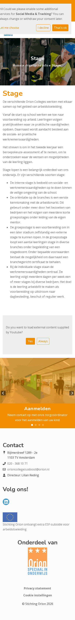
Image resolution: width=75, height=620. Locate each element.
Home (17, 65)
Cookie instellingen (37, 595)
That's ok (60, 28)
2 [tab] (36, 425)
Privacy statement (37, 588)
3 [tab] (39, 425)
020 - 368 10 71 (17, 464)
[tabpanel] (37, 393)
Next (71, 393)
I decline (43, 28)
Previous (3, 393)
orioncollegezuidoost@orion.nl (28, 469)
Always (43, 341)
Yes (30, 341)
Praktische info (37, 65)
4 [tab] (43, 425)
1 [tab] (32, 425)
